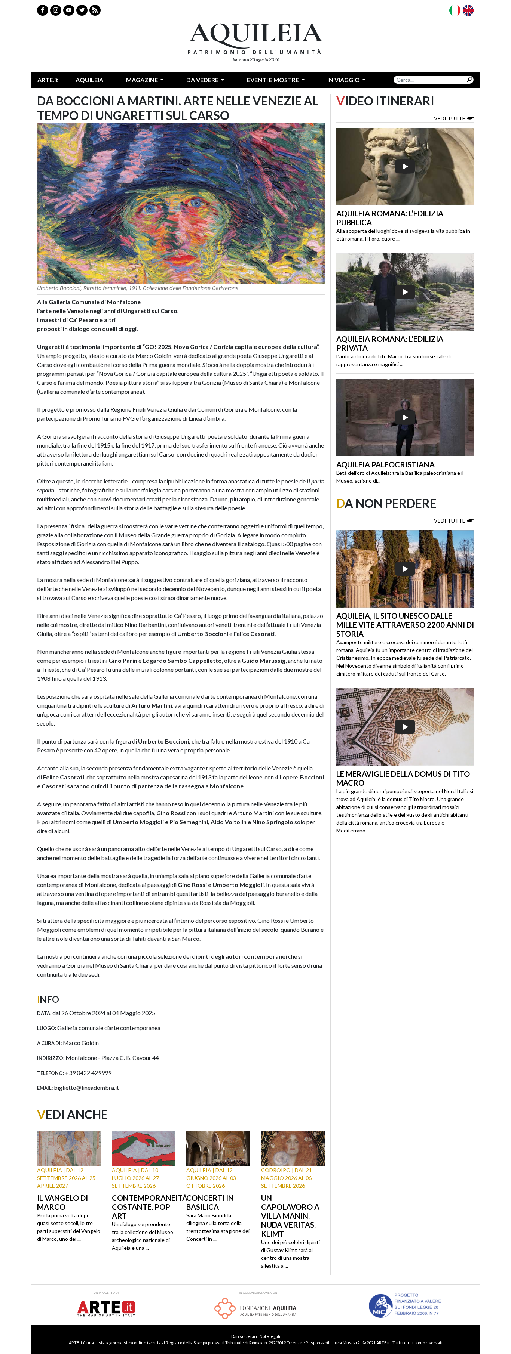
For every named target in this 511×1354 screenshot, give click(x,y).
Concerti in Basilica (210, 1202)
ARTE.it (47, 79)
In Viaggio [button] (344, 79)
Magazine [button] (142, 79)
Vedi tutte (449, 118)
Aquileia (89, 79)
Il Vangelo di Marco (62, 1202)
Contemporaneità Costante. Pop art (149, 1206)
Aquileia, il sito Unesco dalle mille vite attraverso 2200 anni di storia (405, 624)
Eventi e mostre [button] (273, 79)
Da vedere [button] (203, 79)
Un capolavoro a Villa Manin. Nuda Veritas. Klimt (290, 1215)
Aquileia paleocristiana (385, 464)
